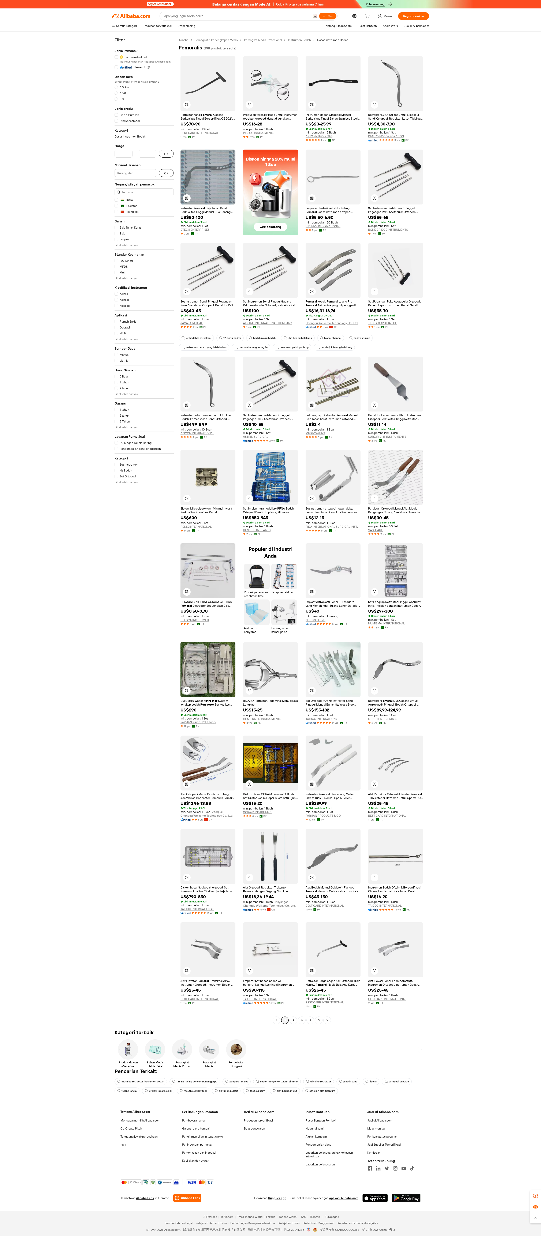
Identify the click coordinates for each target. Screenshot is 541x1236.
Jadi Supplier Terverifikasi (384, 1144)
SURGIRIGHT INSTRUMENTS (387, 436)
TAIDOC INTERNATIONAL (322, 719)
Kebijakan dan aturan (195, 1160)
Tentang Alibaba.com (135, 1111)
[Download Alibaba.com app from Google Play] (406, 1198)
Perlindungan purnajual (197, 1144)
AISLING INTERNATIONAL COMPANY (267, 323)
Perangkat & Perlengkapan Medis (216, 40)
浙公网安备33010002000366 (339, 1229)
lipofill (373, 1081)
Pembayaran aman (194, 1120)
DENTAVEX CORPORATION (386, 136)
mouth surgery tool (195, 1090)
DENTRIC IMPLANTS (256, 530)
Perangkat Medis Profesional (263, 40)
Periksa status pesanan (382, 1136)
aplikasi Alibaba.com (343, 1198)
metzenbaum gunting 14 (253, 347)
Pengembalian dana (318, 1144)
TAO (303, 1216)
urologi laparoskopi (160, 1090)
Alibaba (183, 40)
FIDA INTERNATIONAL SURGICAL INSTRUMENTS (333, 526)
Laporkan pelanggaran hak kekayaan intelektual (329, 1154)
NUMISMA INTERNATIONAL (386, 623)
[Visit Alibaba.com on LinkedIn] (378, 1168)
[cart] (368, 16)
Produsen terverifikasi (258, 1120)
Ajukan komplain (316, 1136)
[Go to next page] (327, 1020)
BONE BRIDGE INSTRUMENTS (388, 229)
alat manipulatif (228, 1090)
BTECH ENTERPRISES (194, 229)
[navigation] (144, 530)
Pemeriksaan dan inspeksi (199, 1152)
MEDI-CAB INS (315, 433)
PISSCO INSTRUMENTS (258, 133)
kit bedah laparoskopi (198, 338)
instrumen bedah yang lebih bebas (206, 347)
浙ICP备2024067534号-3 (378, 1229)
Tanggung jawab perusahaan (139, 1136)
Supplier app (277, 1198)
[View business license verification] (309, 1230)
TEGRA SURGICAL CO (382, 323)
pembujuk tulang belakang (336, 347)
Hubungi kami (315, 1128)
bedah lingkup (362, 338)
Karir (123, 1144)
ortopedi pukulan (399, 1081)
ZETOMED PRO (315, 620)
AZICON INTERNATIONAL (197, 433)
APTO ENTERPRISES (319, 136)
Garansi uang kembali (196, 1128)
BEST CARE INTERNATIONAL (199, 133)
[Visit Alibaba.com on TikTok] (412, 1168)
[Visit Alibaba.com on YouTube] (403, 1168)
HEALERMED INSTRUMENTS (262, 719)
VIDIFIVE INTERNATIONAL (323, 226)
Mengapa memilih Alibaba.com (140, 1120)
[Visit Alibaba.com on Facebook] (369, 1168)
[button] (314, 16)
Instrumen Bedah (299, 40)
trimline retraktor (320, 1081)
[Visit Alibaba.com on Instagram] (395, 1168)
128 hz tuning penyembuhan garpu (196, 1081)
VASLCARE (375, 530)
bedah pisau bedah (264, 338)
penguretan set (239, 1081)
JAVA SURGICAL (191, 323)
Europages (332, 1216)
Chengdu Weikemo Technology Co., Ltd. (332, 323)
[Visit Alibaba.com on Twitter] (386, 1168)
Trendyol (315, 1216)
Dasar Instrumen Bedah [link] (332, 40)
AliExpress (210, 1216)
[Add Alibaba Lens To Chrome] (187, 1198)
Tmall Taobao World (249, 1216)
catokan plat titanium (322, 1090)
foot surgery (257, 1090)
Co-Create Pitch (131, 1128)
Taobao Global (288, 1216)
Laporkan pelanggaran (320, 1164)
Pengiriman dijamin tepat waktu (202, 1136)
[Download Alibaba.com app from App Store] (375, 1198)
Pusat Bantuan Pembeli (321, 1120)
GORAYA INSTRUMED (194, 620)
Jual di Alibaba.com (379, 1120)
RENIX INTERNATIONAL (196, 526)
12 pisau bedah (232, 338)
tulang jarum (129, 1090)
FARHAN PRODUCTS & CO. (198, 722)
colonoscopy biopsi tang (294, 347)
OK (166, 154)
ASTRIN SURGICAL (255, 436)
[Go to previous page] (276, 1020)
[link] (535, 1195)
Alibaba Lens (145, 1198)
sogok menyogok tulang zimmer (279, 1081)
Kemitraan (374, 1152)
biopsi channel (332, 338)
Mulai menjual (376, 1128)
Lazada (270, 1216)
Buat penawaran (254, 1128)
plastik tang (350, 1081)
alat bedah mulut (287, 1090)
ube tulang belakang (300, 338)
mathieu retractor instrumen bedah (143, 1081)
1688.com (227, 1216)
